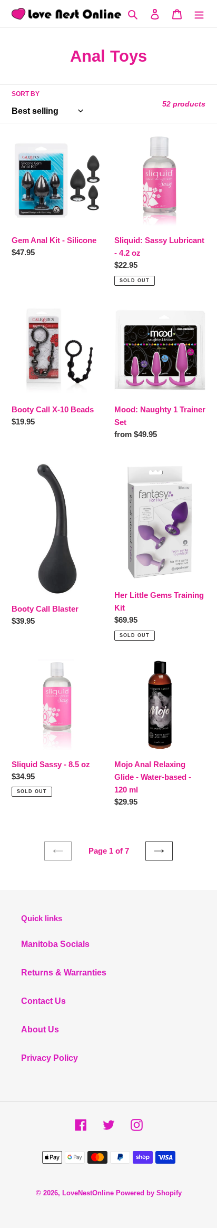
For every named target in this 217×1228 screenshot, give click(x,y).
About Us (40, 1029)
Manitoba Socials (55, 944)
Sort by (26, 94)
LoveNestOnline (88, 1193)
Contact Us (43, 1001)
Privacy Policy (49, 1057)
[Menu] (199, 13)
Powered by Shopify (149, 1193)
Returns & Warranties (63, 972)
